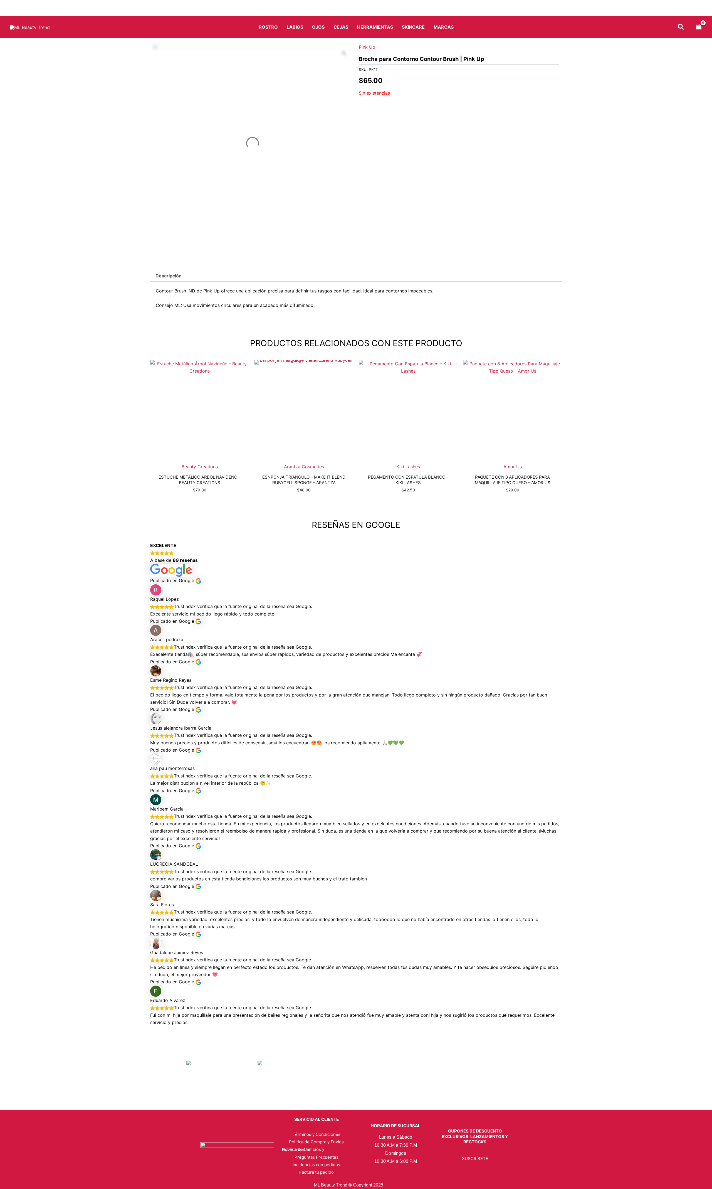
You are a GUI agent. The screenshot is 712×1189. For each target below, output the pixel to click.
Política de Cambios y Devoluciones (303, 1149)
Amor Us (512, 466)
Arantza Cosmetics (304, 466)
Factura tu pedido (316, 1172)
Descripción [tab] (168, 276)
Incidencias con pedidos (316, 1164)
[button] (681, 28)
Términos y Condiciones (316, 1134)
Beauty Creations (200, 466)
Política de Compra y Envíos (316, 1141)
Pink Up (367, 47)
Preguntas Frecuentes (316, 1157)
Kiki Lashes (408, 466)
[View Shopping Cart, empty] (698, 27)
